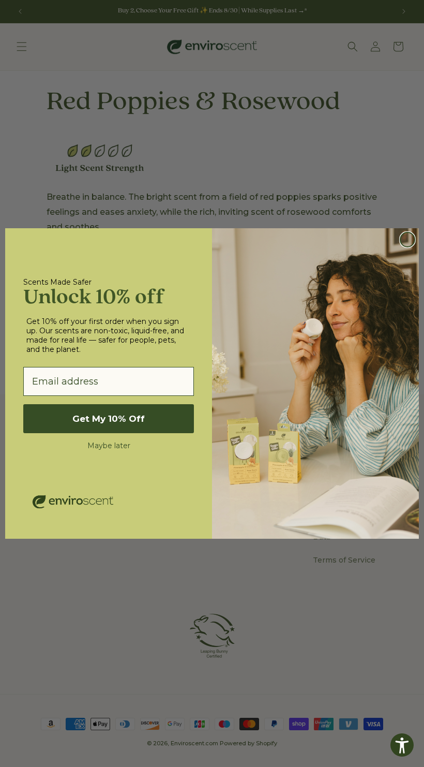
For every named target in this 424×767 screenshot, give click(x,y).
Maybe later (108, 445)
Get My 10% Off (108, 419)
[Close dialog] (407, 239)
